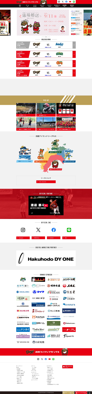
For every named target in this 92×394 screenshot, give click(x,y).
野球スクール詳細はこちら (24, 129)
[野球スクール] (26, 127)
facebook (51, 237)
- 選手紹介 (33, 369)
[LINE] (69, 234)
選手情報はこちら (42, 115)
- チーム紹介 (34, 367)
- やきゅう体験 (50, 369)
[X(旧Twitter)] (38, 234)
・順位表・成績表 (19, 373)
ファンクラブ (35, 379)
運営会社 (72, 6)
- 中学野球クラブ (50, 370)
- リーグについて (50, 373)
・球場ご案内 (18, 380)
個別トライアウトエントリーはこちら (46, 129)
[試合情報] (26, 113)
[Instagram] (23, 234)
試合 (20, 6)
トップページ (19, 365)
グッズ (34, 6)
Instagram (21, 237)
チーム (27, 6)
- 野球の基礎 (49, 375)
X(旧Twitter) (36, 237)
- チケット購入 (19, 377)
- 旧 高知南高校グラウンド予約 (53, 384)
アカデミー (49, 6)
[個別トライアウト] (46, 127)
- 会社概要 (49, 382)
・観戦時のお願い (19, 383)
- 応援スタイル (50, 376)
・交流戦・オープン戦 (20, 372)
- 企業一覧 (33, 376)
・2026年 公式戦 (19, 370)
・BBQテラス (18, 381)
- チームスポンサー (35, 373)
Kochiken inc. (45, 392)
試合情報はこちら (22, 115)
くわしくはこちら (42, 181)
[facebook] (53, 234)
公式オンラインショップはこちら (66, 115)
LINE (66, 237)
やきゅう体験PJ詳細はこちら (65, 129)
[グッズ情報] (66, 113)
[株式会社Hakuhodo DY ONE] (46, 265)
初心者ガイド (57, 6)
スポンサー (42, 6)
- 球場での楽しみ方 (50, 378)
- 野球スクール (50, 367)
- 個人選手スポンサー (36, 375)
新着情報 (65, 6)
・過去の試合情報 (19, 375)
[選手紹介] (46, 113)
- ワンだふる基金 (35, 378)
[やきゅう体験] (66, 127)
